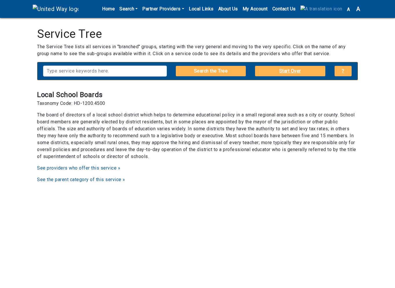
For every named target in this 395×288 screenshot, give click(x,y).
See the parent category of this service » (81, 179)
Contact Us (284, 9)
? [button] (343, 71)
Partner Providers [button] (161, 9)
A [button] (353, 8)
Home (108, 9)
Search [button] (126, 9)
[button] (321, 9)
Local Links (201, 9)
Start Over (290, 71)
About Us (228, 9)
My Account (255, 9)
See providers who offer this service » (78, 168)
